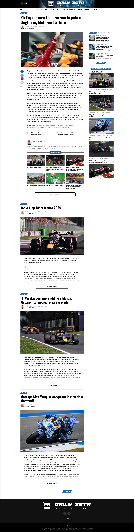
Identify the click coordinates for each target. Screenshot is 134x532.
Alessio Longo (31, 28)
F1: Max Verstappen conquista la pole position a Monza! (100, 138)
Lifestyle (80, 9)
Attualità (39, 9)
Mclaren (49, 127)
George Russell (32, 127)
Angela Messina (31, 406)
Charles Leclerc (51, 125)
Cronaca (46, 9)
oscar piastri (65, 127)
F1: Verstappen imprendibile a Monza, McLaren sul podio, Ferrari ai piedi (100, 92)
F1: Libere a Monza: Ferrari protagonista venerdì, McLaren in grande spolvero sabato (101, 161)
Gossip (63, 9)
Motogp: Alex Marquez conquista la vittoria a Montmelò (100, 115)
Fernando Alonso (62, 125)
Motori (52, 9)
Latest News (94, 9)
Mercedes (56, 127)
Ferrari (71, 125)
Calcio (57, 9)
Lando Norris (42, 127)
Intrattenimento (71, 9)
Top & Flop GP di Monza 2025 (96, 72)
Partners (67, 518)
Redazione (86, 9)
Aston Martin (41, 125)
